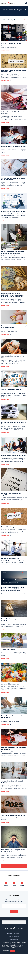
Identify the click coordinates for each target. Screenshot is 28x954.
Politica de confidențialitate (14, 933)
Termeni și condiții (14, 936)
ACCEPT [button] (13, 950)
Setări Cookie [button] (5, 950)
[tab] (14, 20)
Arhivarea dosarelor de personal (13, 10)
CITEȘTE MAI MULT (5, 50)
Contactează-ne (14, 939)
